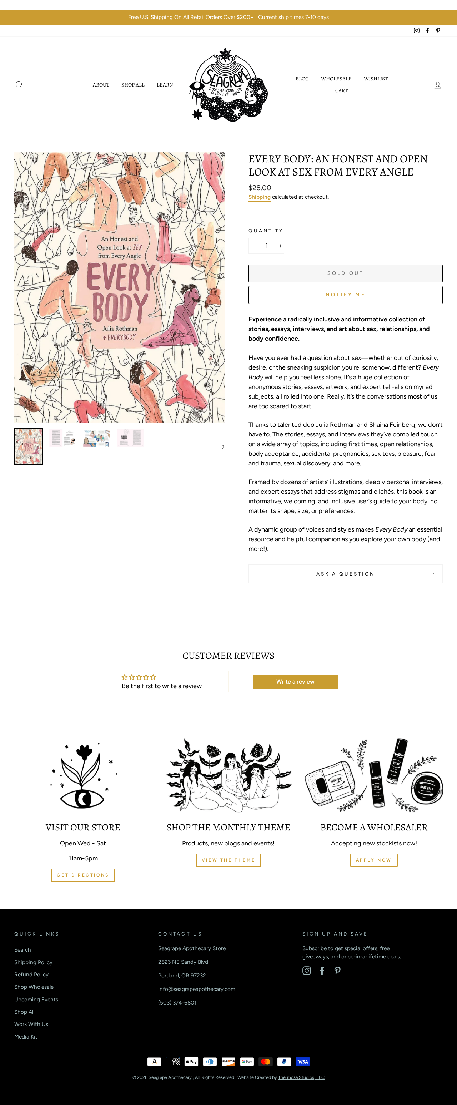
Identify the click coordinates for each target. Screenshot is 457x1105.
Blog (302, 78)
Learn (165, 84)
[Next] (220, 446)
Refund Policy (31, 974)
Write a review (295, 681)
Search (22, 949)
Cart (341, 90)
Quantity (265, 230)
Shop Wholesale (34, 986)
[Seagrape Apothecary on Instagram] (306, 970)
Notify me (346, 295)
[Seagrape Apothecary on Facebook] (322, 970)
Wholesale (336, 78)
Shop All (133, 84)
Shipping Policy (33, 962)
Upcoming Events (36, 999)
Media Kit (25, 1036)
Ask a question (345, 574)
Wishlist (376, 78)
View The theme (228, 860)
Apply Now (374, 860)
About (101, 84)
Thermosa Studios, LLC (301, 1077)
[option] (228, 17)
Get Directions (83, 875)
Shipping (259, 196)
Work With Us (31, 1024)
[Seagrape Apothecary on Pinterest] (337, 970)
